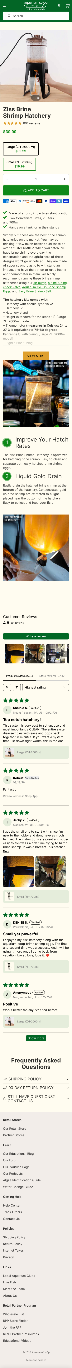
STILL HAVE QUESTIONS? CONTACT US (31, 1098)
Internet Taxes (13, 1250)
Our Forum (10, 1160)
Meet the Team (14, 1289)
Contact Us (11, 1218)
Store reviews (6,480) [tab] (52, 675)
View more (36, 356)
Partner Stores (13, 1135)
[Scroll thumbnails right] (64, 654)
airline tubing (57, 283)
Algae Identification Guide (22, 1180)
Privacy (8, 1257)
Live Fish (9, 1282)
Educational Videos (17, 1341)
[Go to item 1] (14, 653)
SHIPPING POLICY (24, 1079)
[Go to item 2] (35, 653)
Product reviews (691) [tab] (19, 675)
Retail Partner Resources (21, 1334)
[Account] (59, 6)
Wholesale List (13, 1314)
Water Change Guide (18, 1187)
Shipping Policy (14, 1237)
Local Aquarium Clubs (19, 1276)
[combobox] (30, 16)
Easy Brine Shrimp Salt (34, 291)
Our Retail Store (14, 1128)
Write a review (36, 636)
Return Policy (12, 1244)
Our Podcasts (13, 1173)
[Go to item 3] (55, 653)
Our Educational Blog (18, 1154)
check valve (11, 287)
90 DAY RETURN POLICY (31, 1087)
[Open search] (7, 687)
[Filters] (17, 687)
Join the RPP (12, 1327)
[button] (9, 752)
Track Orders (12, 1212)
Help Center (12, 1205)
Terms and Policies (36, 1360)
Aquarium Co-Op (40, 1352)
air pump (39, 283)
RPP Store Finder (15, 1321)
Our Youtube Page (16, 1167)
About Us (10, 1296)
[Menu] (4, 5)
